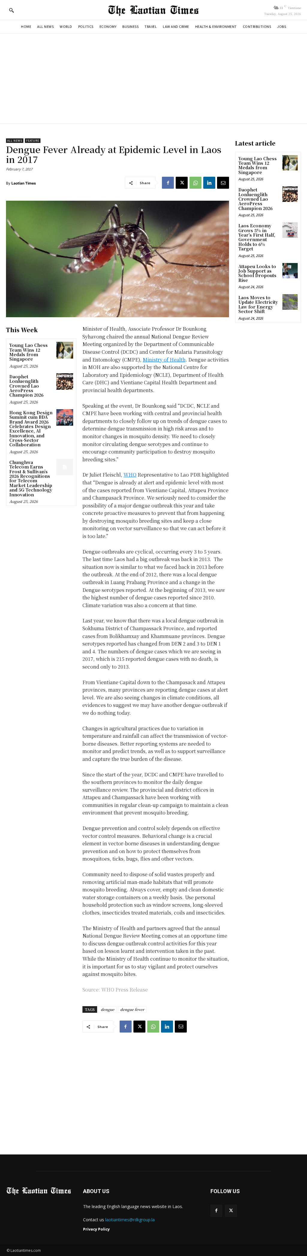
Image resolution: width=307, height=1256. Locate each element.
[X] (182, 183)
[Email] (223, 183)
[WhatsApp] (195, 183)
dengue (107, 1009)
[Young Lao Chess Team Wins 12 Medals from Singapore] (64, 350)
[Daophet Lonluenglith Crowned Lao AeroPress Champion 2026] (64, 381)
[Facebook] (168, 183)
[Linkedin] (209, 183)
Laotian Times (23, 183)
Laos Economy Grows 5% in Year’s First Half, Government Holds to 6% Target (256, 237)
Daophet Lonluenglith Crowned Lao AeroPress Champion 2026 (26, 386)
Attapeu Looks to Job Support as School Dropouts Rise (257, 273)
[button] (11, 10)
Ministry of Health (164, 359)
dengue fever (132, 1009)
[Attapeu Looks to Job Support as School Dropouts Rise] (290, 270)
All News (14, 141)
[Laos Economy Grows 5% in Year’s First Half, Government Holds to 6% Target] (290, 230)
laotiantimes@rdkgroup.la (130, 1219)
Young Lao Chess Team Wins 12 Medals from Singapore (28, 352)
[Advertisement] (153, 78)
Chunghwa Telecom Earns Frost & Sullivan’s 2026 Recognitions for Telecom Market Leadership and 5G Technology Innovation (30, 478)
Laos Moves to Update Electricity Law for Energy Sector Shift (258, 304)
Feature (32, 141)
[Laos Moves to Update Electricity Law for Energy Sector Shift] (290, 301)
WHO (130, 474)
